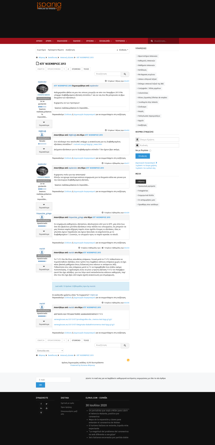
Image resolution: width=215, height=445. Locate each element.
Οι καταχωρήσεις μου (146, 200)
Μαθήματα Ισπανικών (146, 65)
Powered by (75, 365)
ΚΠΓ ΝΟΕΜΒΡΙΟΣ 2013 (63, 86)
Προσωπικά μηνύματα (146, 186)
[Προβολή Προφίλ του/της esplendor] (42, 88)
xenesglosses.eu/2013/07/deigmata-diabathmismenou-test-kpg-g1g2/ (84, 324)
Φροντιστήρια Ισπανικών (147, 56)
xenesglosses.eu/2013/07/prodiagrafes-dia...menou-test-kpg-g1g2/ (83, 319)
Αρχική (39, 41)
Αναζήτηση (70, 50)
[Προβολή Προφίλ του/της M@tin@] (42, 135)
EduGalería (104, 41)
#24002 (126, 130)
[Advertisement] (132, 18)
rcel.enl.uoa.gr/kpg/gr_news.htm (88, 144)
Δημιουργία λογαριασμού (84, 114)
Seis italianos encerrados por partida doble (108, 437)
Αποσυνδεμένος (44, 98)
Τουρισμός (120, 41)
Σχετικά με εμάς (67, 403)
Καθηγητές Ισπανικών (146, 61)
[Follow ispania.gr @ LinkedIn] (41, 408)
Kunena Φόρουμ (88, 365)
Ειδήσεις (77, 41)
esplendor (42, 82)
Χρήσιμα (90, 41)
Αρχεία (140, 121)
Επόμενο (76, 69)
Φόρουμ (141, 182)
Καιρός (141, 111)
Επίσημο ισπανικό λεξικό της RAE (151, 84)
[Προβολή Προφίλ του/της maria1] (42, 253)
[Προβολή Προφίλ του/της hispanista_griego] (42, 217)
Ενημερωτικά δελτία (146, 195)
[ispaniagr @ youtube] (46, 408)
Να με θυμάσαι (141, 150)
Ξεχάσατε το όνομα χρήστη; (146, 165)
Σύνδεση (68, 114)
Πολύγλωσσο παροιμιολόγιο (149, 116)
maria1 (42, 249)
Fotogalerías (143, 191)
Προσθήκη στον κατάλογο (148, 205)
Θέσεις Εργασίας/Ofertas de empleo (152, 98)
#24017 (126, 163)
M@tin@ (42, 131)
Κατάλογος (142, 70)
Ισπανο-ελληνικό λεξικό (147, 79)
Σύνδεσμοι (142, 107)
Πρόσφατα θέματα (56, 50)
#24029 (126, 213)
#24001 (126, 81)
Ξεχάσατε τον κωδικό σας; (145, 168)
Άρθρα (48, 41)
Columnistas (143, 93)
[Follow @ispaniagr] (46, 404)
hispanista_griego (44, 213)
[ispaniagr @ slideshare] (41, 412)
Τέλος (86, 69)
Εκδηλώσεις (62, 41)
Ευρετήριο (41, 50)
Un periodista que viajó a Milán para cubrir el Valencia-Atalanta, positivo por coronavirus (108, 413)
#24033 (126, 248)
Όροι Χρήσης (66, 407)
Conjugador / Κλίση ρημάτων (149, 88)
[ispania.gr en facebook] (41, 404)
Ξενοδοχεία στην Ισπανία (148, 102)
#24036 (126, 303)
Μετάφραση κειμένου (146, 75)
